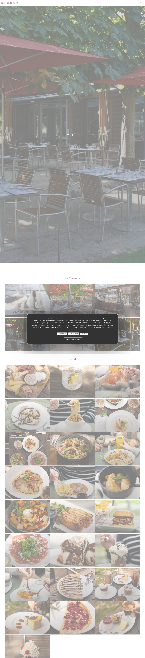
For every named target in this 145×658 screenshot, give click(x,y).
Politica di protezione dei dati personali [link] (73, 337)
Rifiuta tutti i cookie (74, 333)
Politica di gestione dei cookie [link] (73, 339)
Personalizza (84, 333)
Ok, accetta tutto (62, 333)
